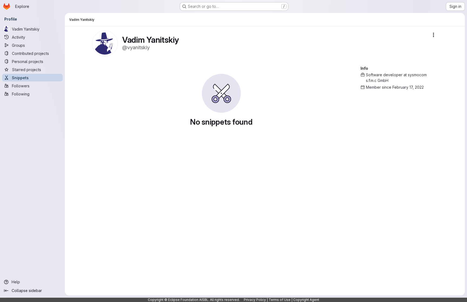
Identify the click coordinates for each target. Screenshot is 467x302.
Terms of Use (280, 300)
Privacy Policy (255, 300)
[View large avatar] (105, 43)
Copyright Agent (306, 300)
